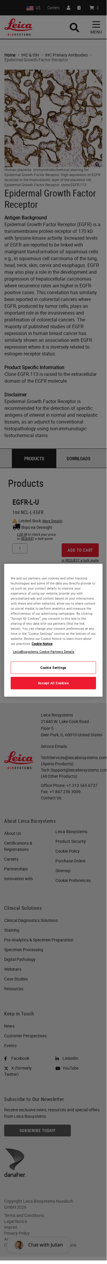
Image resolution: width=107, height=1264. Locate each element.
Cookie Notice (42, 643)
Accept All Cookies (53, 683)
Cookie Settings (53, 668)
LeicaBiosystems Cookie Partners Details (43, 651)
